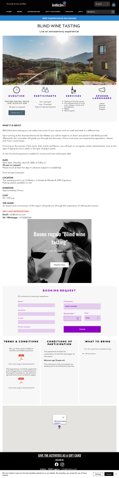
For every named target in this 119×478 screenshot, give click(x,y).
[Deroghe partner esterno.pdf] (21, 382)
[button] (34, 11)
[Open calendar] (78, 318)
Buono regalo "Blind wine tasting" (60, 238)
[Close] (116, 474)
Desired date (70, 313)
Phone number (24, 327)
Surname (21, 310)
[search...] (113, 12)
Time (86, 313)
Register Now (59, 265)
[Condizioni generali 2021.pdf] (21, 358)
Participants (68, 301)
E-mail (20, 318)
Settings (98, 474)
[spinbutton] (90, 318)
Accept (108, 474)
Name (20, 301)
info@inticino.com (17, 214)
